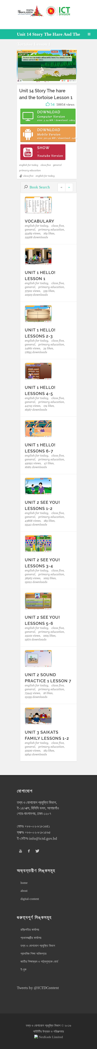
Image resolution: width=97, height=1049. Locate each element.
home (24, 883)
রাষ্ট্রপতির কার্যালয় (30, 929)
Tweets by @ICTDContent (38, 988)
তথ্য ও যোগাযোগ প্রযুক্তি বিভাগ (38, 945)
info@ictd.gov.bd (43, 838)
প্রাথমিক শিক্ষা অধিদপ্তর (33, 953)
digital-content (30, 899)
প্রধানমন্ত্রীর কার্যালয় (31, 938)
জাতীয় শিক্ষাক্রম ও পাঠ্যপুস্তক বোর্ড (39, 961)
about (24, 890)
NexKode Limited (51, 1037)
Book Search (40, 187)
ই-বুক (23, 969)
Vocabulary (39, 221)
